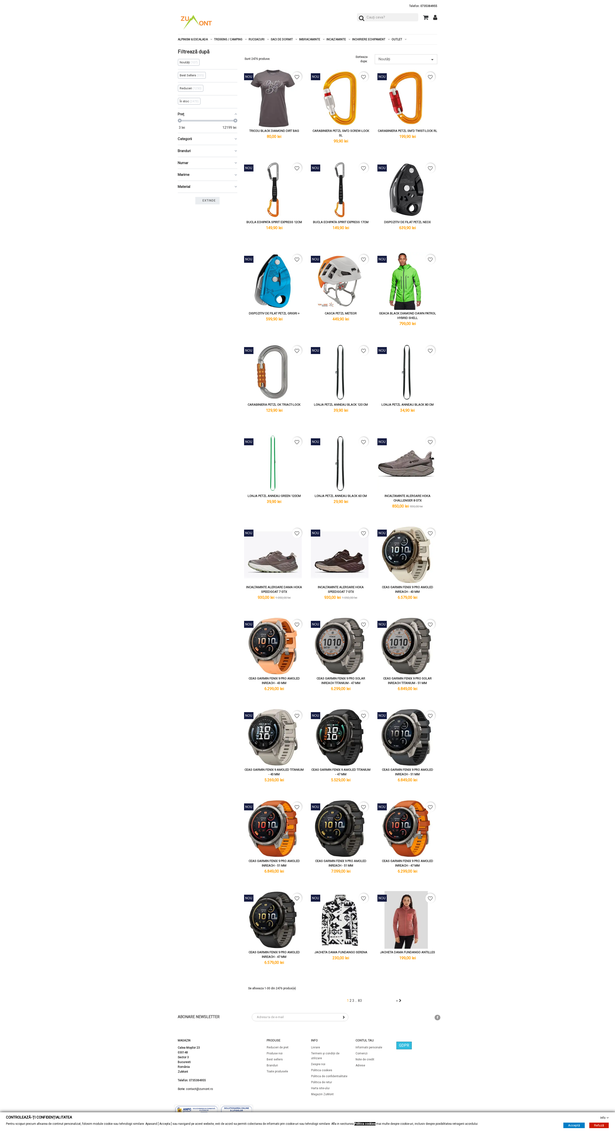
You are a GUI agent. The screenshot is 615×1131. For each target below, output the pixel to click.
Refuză (599, 1125)
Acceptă (574, 1125)
